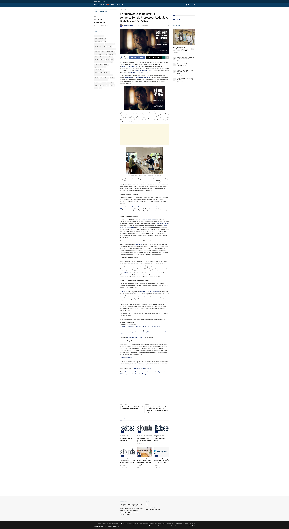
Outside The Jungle (99, 22)
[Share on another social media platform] (167, 57)
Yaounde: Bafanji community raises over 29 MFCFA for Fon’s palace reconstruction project (186, 72)
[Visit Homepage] (101, 5)
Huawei (106, 64)
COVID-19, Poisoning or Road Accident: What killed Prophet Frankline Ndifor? (185, 79)
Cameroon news (111, 49)
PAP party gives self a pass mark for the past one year (165, 525)
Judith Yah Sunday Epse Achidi (102, 72)
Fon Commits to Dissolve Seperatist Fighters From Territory (185, 64)
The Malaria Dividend (162, 223)
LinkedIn (143, 368)
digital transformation (100, 56)
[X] (177, 19)
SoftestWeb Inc (116, 526)
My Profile (192, 523)
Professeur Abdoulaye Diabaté (129, 66)
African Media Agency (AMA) (134, 337)
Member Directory (171, 523)
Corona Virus (98, 54)
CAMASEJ (97, 49)
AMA (125, 9)
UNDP (107, 85)
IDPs (104, 67)
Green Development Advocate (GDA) (103, 62)
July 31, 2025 (141, 467)
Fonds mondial (139, 244)
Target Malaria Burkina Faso (143, 70)
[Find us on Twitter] (189, 5)
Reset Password (182, 525)
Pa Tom (112, 77)
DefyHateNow (112, 54)
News (102, 77)
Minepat (97, 77)
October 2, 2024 (140, 25)
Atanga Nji (107, 43)
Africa (102, 36)
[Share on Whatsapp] (163, 57)
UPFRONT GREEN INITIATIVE (101, 25)
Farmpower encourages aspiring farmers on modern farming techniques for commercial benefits (140, 523)
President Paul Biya (108, 82)
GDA (112, 59)
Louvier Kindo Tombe (129, 25)
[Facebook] (174, 19)
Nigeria (106, 77)
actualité (97, 36)
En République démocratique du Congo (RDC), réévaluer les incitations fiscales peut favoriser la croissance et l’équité (161, 462)
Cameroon (103, 49)
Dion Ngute (109, 56)
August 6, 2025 (124, 442)
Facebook (136, 368)
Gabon (107, 59)
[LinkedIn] (180, 19)
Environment (115, 523)
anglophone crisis (99, 43)
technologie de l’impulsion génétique (150, 291)
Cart (99, 523)
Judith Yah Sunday (99, 69)
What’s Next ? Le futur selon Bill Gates (139, 72)
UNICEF (112, 85)
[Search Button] (194, 5)
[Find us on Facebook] (186, 5)
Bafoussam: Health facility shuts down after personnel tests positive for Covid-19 (180, 49)
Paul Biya (97, 80)
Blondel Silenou (107, 46)
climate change (110, 51)
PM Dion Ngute (98, 82)
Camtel (103, 51)
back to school (98, 46)
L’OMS (126, 273)
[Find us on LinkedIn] (191, 5)
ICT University (98, 67)
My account (185, 523)
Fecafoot (102, 59)
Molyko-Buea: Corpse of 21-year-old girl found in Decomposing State (185, 58)
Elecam (96, 59)
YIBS (100, 87)
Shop (189, 525)
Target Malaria (128, 77)
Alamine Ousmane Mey (100, 38)
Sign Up (193, 525)
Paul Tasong (104, 80)
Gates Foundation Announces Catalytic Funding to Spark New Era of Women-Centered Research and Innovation (127, 462)
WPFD (96, 87)
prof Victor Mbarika (99, 85)
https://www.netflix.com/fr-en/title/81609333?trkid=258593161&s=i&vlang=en (141, 326)
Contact (109, 523)
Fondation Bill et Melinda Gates (143, 77)
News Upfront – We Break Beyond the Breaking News (140, 525)
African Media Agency (140, 374)
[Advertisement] (144, 134)
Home (112, 5)
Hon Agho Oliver (98, 64)
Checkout (104, 523)
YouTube (149, 368)
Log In (164, 523)
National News (120, 5)
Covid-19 (105, 54)
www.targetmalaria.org (126, 357)
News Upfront (100, 526)
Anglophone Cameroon (100, 41)
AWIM (113, 43)
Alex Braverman (155, 112)
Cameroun (97, 51)
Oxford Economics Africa (148, 219)
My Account (179, 523)
